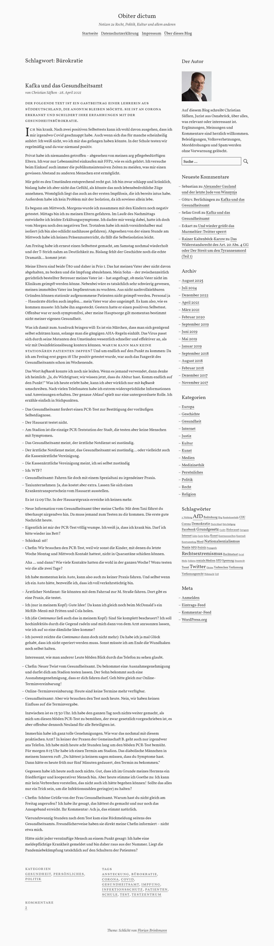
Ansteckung (115, 874)
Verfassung (236, 567)
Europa (188, 407)
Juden (194, 536)
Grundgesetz (207, 529)
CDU (242, 517)
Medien (188, 458)
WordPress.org (194, 620)
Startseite (90, 33)
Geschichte (191, 414)
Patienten (156, 889)
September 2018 (195, 353)
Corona (110, 879)
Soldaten (192, 561)
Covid (127, 879)
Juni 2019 (189, 332)
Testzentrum (146, 894)
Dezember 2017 (195, 375)
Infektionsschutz (122, 889)
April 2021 (190, 302)
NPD (194, 548)
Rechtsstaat (230, 554)
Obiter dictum (137, 16)
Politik (33, 879)
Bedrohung (211, 517)
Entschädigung (229, 524)
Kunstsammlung (189, 542)
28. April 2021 (70, 92)
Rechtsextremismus (202, 554)
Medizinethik (193, 465)
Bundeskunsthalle (231, 517)
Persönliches (68, 874)
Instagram (244, 530)
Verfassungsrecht (193, 574)
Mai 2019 (189, 339)
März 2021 (190, 310)
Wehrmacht (209, 574)
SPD (218, 561)
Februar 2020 (193, 317)
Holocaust (232, 530)
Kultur (187, 443)
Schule (110, 894)
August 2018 (192, 361)
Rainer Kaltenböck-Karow (203, 239)
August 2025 (192, 281)
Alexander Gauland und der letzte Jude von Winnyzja (209, 189)
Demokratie (201, 523)
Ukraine (210, 567)
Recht (186, 487)
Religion (189, 494)
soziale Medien (205, 561)
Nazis (186, 547)
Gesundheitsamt (120, 884)
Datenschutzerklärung (120, 33)
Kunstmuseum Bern (227, 536)
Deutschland (216, 524)
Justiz (186, 436)
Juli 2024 (189, 288)
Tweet (185, 567)
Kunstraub (240, 536)
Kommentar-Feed (196, 612)
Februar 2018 (193, 368)
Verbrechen (221, 567)
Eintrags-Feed (194, 605)
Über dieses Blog (178, 33)
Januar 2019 (192, 346)
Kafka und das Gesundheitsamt (64, 86)
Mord (200, 542)
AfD (198, 516)
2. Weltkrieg (187, 517)
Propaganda (212, 548)
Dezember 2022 (195, 295)
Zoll (217, 574)
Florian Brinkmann (152, 930)
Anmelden (190, 598)
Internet (189, 429)
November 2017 (195, 383)
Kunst (187, 450)
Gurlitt (223, 530)
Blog (220, 517)
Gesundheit (38, 874)
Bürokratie (144, 874)
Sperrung (228, 561)
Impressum (151, 33)
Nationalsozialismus (222, 541)
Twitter (198, 566)
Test (125, 894)
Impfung (150, 884)
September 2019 (195, 324)
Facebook (189, 529)
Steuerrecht (240, 561)
